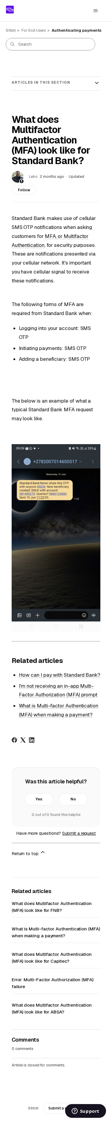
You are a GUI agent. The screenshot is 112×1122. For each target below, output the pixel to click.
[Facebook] (14, 740)
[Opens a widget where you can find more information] (85, 1111)
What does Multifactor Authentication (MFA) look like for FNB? (52, 907)
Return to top (26, 853)
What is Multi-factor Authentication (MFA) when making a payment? (56, 932)
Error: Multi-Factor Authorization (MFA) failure (52, 983)
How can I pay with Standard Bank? (60, 675)
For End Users (34, 30)
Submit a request (79, 833)
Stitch (11, 30)
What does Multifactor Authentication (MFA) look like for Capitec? (52, 957)
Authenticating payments (77, 30)
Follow (24, 190)
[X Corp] (23, 740)
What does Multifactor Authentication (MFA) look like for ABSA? (52, 1008)
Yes (39, 799)
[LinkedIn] (31, 740)
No (73, 799)
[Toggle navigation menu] (95, 11)
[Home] (10, 9)
